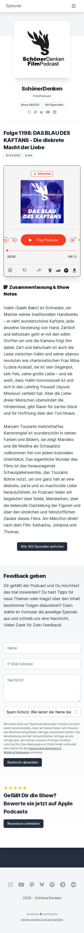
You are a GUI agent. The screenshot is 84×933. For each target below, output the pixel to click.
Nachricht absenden (22, 762)
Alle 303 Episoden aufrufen (42, 546)
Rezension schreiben (23, 823)
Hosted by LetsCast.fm (42, 914)
